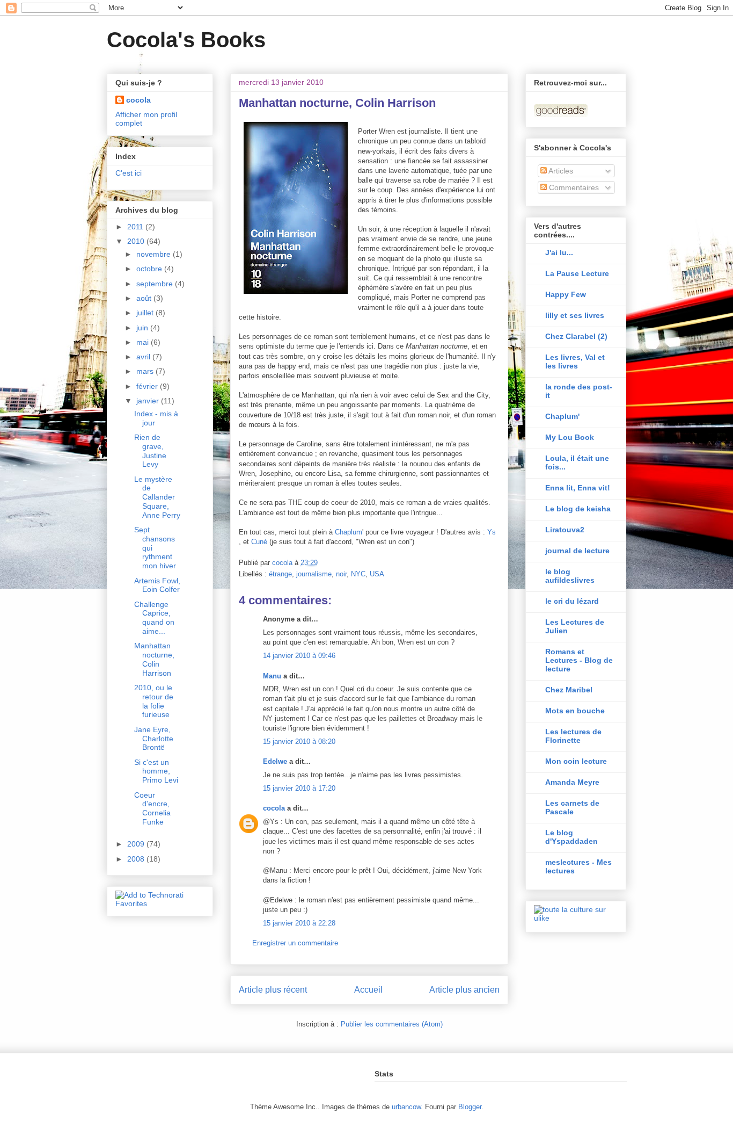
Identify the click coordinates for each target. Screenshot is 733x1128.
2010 (136, 241)
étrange (280, 574)
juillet (146, 312)
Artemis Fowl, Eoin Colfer (157, 585)
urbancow (406, 1107)
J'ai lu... (559, 252)
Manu (272, 676)
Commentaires (573, 187)
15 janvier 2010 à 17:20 (299, 788)
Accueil (368, 989)
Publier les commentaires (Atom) (392, 1024)
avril (144, 356)
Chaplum (348, 532)
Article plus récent (273, 989)
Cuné (260, 542)
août (144, 298)
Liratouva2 (564, 529)
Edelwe (275, 761)
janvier (148, 400)
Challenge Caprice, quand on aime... (154, 617)
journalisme (314, 574)
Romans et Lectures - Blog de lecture (579, 660)
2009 (136, 844)
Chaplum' (562, 416)
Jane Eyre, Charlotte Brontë (153, 738)
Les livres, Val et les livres (575, 361)
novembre (154, 254)
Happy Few (565, 294)
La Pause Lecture (577, 273)
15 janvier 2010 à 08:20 (299, 741)
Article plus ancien (464, 989)
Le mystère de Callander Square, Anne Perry (157, 497)
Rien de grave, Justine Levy (150, 450)
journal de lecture (577, 550)
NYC (358, 574)
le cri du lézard (572, 601)
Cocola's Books (186, 40)
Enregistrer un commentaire (295, 943)
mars (146, 371)
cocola (274, 808)
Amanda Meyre (572, 782)
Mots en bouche (575, 710)
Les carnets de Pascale (572, 807)
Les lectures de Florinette (573, 735)
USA (377, 574)
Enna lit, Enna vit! (577, 487)
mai (143, 342)
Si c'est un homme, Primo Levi (156, 771)
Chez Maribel (568, 689)
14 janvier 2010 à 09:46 (299, 656)
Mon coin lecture (576, 761)
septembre (155, 283)
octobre (150, 268)
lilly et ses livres (574, 315)
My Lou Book (569, 437)
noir (341, 574)
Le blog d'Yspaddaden (571, 836)
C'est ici (128, 173)
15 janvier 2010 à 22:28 (299, 923)
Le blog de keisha (578, 508)
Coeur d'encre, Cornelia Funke (152, 808)
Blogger (469, 1107)
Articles (560, 171)
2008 (136, 859)
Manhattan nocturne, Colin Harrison (154, 659)
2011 (136, 226)
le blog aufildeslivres (570, 575)
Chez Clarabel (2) (576, 336)
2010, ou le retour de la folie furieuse (153, 701)
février (148, 386)
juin (143, 327)
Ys (491, 532)
